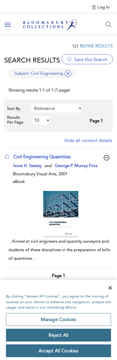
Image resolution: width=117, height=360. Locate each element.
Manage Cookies (58, 319)
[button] (7, 156)
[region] (58, 320)
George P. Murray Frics (76, 165)
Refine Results (96, 46)
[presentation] (60, 214)
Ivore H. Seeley (27, 165)
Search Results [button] (32, 60)
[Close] (110, 288)
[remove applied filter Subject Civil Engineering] (67, 73)
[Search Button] (108, 24)
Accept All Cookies (59, 350)
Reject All (59, 335)
